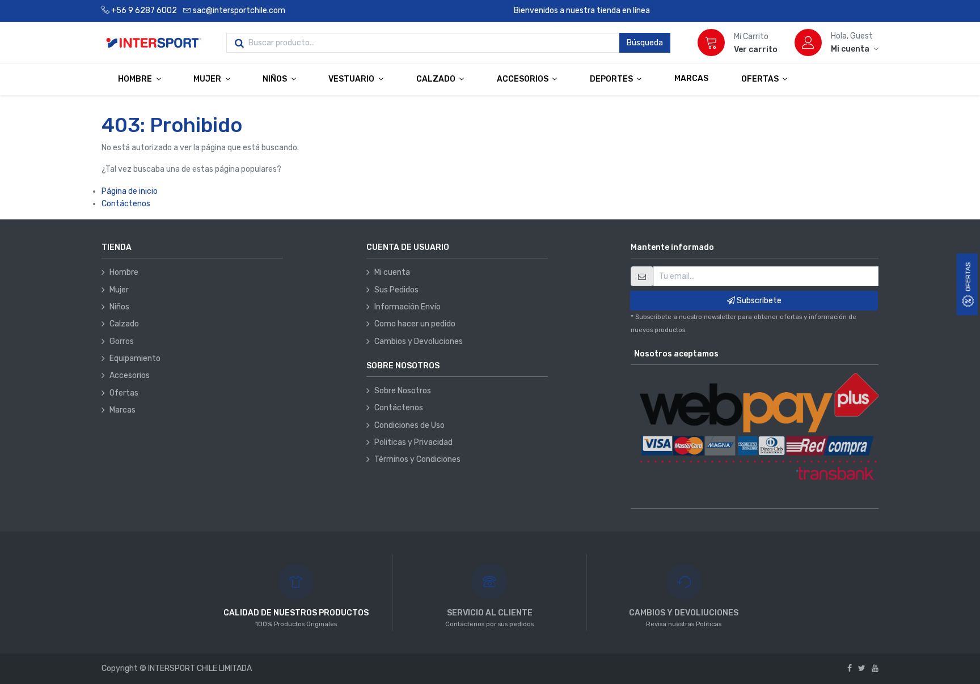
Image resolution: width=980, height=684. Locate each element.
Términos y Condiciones (417, 459)
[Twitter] (861, 668)
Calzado (124, 324)
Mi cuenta (392, 272)
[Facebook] (849, 668)
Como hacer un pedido (414, 324)
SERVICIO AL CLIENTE (490, 613)
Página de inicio (130, 191)
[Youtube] (875, 668)
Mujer (119, 290)
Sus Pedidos (396, 290)
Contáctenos (126, 204)
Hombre (123, 272)
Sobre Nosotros (402, 391)
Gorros (121, 341)
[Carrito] (711, 42)
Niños (119, 307)
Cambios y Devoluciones (418, 341)
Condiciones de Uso (409, 425)
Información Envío (407, 307)
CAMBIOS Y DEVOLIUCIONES (683, 613)
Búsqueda (645, 43)
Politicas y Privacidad (413, 442)
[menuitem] (691, 78)
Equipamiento (134, 358)
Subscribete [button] (758, 300)
